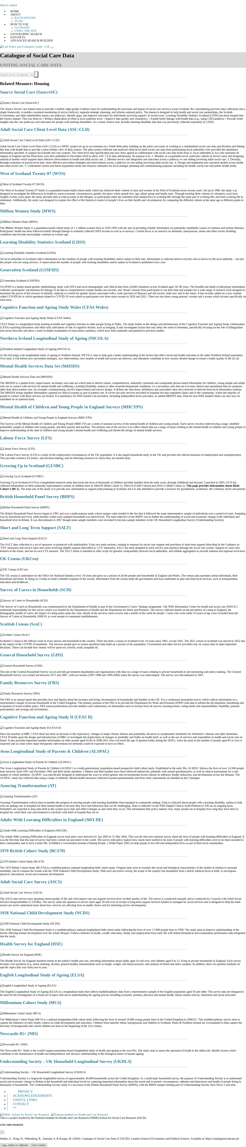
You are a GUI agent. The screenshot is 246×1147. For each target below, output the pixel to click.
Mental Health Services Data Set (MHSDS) (39, 366)
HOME (14, 11)
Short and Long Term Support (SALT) (35, 527)
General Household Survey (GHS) (31, 655)
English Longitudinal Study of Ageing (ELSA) (42, 975)
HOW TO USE (19, 24)
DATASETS (17, 37)
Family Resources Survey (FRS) (29, 682)
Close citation (39, 1145)
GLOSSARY (22, 27)
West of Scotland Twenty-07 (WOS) (32, 173)
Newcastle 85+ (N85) (19, 1033)
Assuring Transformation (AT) (28, 785)
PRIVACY (25, 1091)
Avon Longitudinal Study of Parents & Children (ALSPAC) (54, 751)
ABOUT (15, 14)
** (14, 1108)
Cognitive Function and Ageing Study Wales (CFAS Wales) (54, 307)
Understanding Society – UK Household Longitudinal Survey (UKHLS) (65, 1061)
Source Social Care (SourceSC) (28, 92)
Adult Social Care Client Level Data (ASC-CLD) (45, 129)
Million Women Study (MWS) (27, 211)
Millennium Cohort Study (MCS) (30, 1002)
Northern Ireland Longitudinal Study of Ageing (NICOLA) (54, 338)
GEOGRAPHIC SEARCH (26, 34)
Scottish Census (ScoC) (21, 624)
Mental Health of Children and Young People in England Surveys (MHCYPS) (71, 407)
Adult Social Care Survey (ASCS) (31, 881)
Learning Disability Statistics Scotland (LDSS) (42, 242)
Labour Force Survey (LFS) (26, 438)
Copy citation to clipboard (14, 1145)
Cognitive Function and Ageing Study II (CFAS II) (46, 717)
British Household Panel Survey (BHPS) (37, 496)
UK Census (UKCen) (19, 558)
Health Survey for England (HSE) (31, 944)
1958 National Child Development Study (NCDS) (45, 913)
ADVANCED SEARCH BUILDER (31, 40)
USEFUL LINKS (25, 1100)
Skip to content (8, 5)
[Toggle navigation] (52, 47)
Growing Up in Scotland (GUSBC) (31, 465)
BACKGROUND (24, 17)
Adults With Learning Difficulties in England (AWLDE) (51, 819)
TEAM (18, 21)
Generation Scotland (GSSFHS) (29, 270)
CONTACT (21, 1104)
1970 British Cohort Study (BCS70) (32, 850)
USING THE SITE (25, 30)
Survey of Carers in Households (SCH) (35, 589)
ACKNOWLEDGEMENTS (32, 1096)
